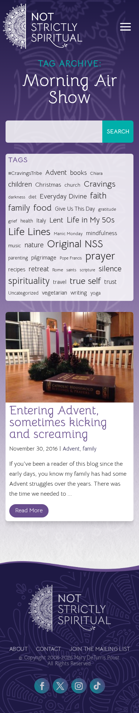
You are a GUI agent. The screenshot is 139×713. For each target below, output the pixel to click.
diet (32, 197)
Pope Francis (71, 258)
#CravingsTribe (25, 173)
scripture (87, 270)
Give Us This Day (75, 209)
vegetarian (54, 292)
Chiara (96, 173)
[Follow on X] (60, 686)
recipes (16, 269)
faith (98, 196)
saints (71, 269)
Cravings (99, 184)
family (19, 208)
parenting (18, 258)
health (26, 221)
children (20, 184)
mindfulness (101, 233)
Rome (57, 269)
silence (110, 269)
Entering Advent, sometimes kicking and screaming (58, 422)
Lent (56, 220)
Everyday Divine (63, 196)
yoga (95, 293)
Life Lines (29, 232)
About (18, 649)
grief (12, 221)
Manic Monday (68, 234)
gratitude (107, 209)
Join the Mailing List (99, 649)
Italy (41, 220)
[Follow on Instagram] (79, 686)
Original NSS (75, 244)
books (78, 173)
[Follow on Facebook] (42, 686)
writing (78, 292)
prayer (100, 256)
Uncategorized (23, 293)
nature (34, 245)
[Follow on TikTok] (97, 686)
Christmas (48, 185)
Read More (29, 510)
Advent (56, 172)
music (14, 245)
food (42, 208)
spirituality (29, 281)
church (72, 185)
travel (59, 281)
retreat (39, 269)
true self (85, 281)
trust (110, 282)
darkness (16, 197)
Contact (48, 649)
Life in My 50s (91, 220)
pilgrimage (43, 257)
